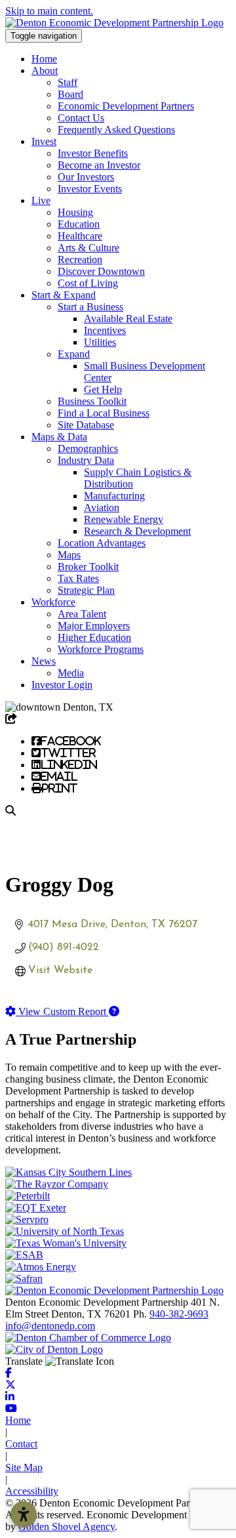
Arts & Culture (88, 247)
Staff (67, 82)
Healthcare (80, 235)
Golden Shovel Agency (66, 1526)
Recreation (80, 259)
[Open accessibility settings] (23, 1514)
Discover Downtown (101, 271)
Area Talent (82, 613)
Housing (75, 212)
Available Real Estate (128, 318)
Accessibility (31, 1491)
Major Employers (94, 625)
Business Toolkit (92, 401)
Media (71, 672)
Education (79, 224)
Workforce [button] (53, 602)
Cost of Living (88, 283)
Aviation (101, 507)
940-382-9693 (178, 1314)
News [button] (43, 661)
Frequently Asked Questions (116, 129)
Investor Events (90, 188)
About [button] (44, 70)
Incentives (105, 330)
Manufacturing (114, 495)
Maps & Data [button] (59, 436)
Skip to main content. (49, 10)
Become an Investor (99, 165)
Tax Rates (78, 578)
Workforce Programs (101, 649)
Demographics (88, 448)
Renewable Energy (123, 519)
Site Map (24, 1467)
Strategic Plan (86, 590)
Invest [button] (43, 141)
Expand (74, 354)
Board (70, 94)
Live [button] (40, 200)
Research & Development (137, 531)
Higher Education (94, 637)
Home (44, 58)
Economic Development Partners (126, 106)
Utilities (100, 342)
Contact (21, 1443)
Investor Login (61, 684)
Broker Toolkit (88, 566)
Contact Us (81, 117)
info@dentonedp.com (50, 1325)
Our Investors (86, 176)
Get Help (103, 389)
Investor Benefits (93, 153)
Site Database (86, 424)
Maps (69, 554)
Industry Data (86, 460)
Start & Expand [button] (63, 295)
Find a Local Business (103, 413)
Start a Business (90, 306)
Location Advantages (102, 543)
